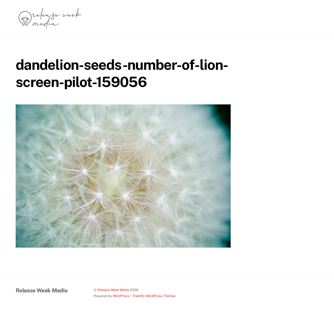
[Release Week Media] (50, 29)
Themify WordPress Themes (154, 296)
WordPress (121, 296)
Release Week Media (113, 290)
